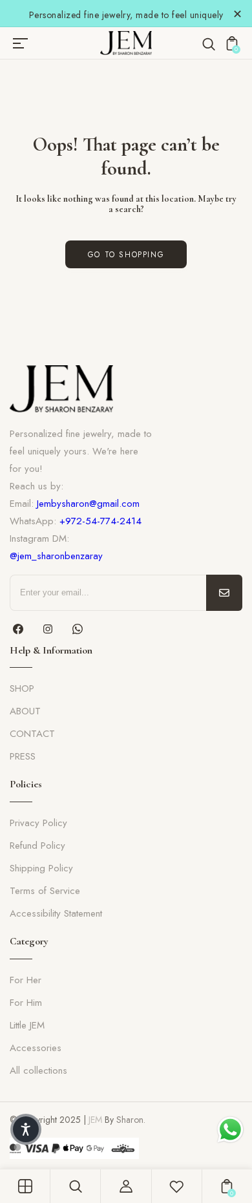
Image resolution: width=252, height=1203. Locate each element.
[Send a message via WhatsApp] (230, 1129)
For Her (25, 980)
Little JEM (27, 1025)
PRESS (23, 756)
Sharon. (130, 1119)
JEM (95, 1119)
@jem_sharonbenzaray (56, 556)
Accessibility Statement (56, 913)
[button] (25, 1129)
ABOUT (25, 711)
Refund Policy (37, 845)
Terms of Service (45, 891)
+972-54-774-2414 (100, 521)
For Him (26, 1002)
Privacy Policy (38, 823)
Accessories (35, 1048)
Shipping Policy (41, 868)
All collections (38, 1070)
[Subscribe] (224, 593)
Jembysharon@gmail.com (88, 503)
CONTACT (32, 734)
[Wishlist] (176, 1186)
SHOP (22, 688)
